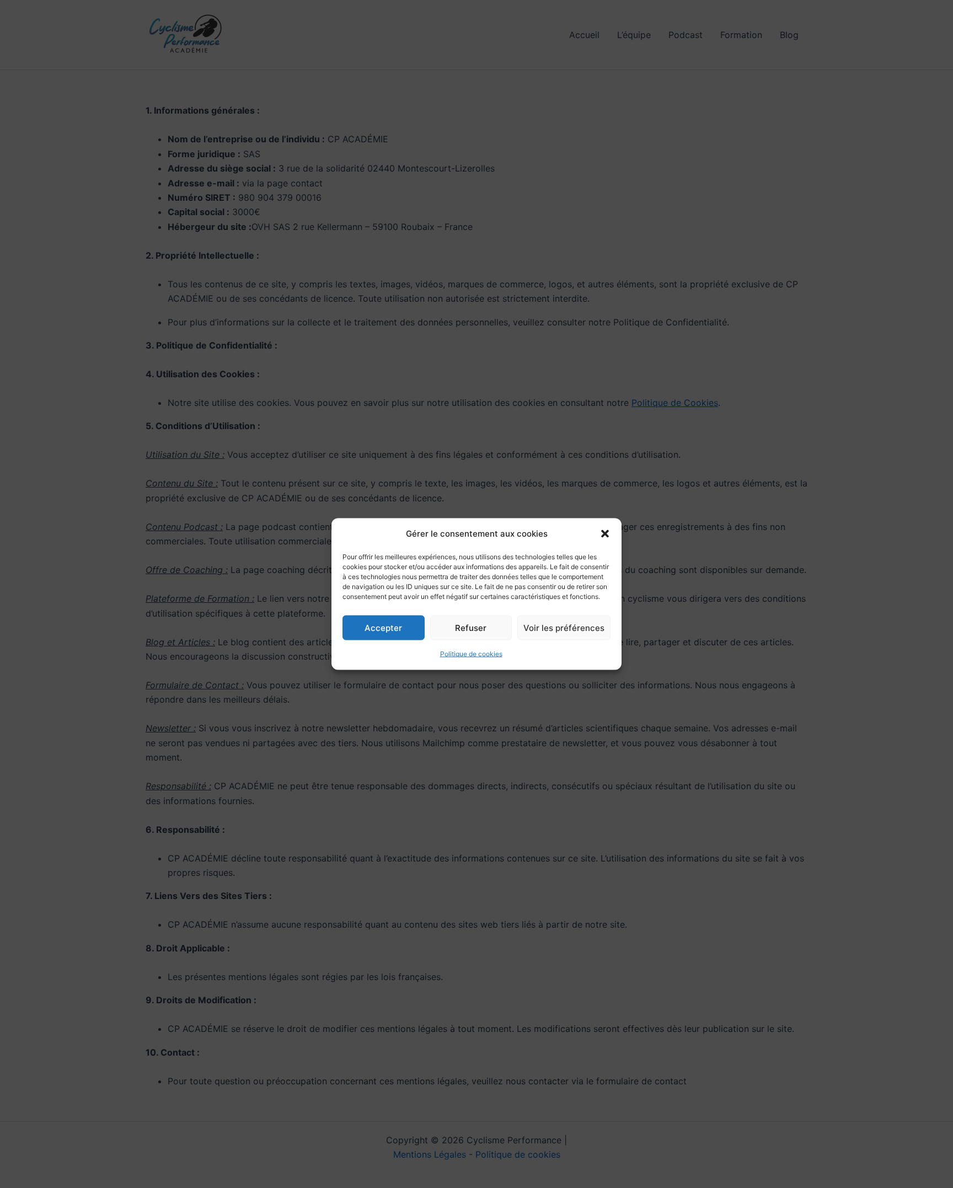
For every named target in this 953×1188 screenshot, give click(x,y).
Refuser (470, 628)
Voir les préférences (563, 628)
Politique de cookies (471, 654)
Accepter (383, 628)
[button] (605, 533)
